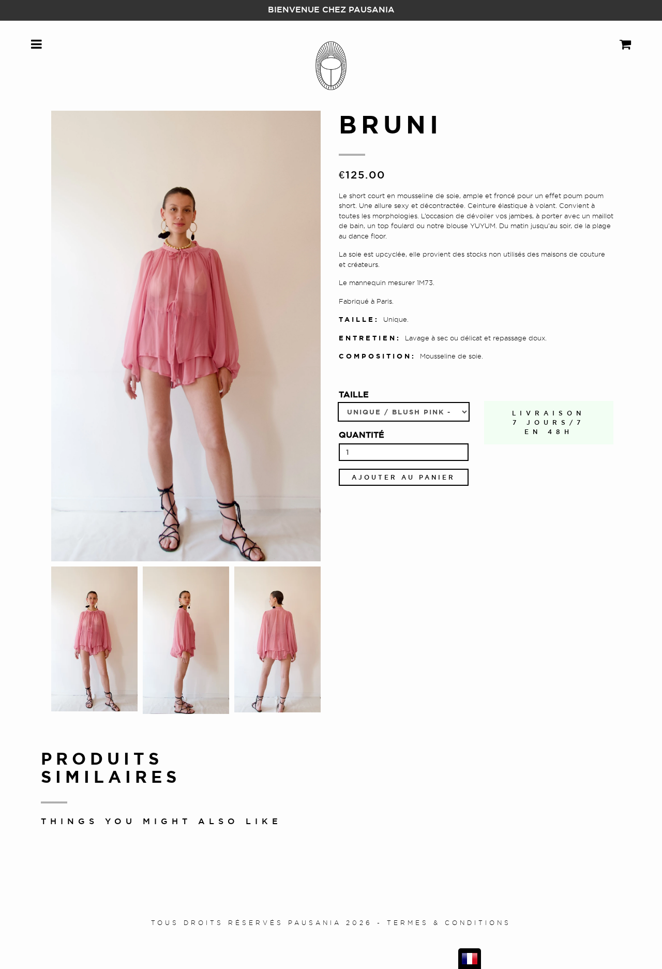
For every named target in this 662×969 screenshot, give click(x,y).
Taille (354, 394)
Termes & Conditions (449, 922)
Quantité (361, 434)
